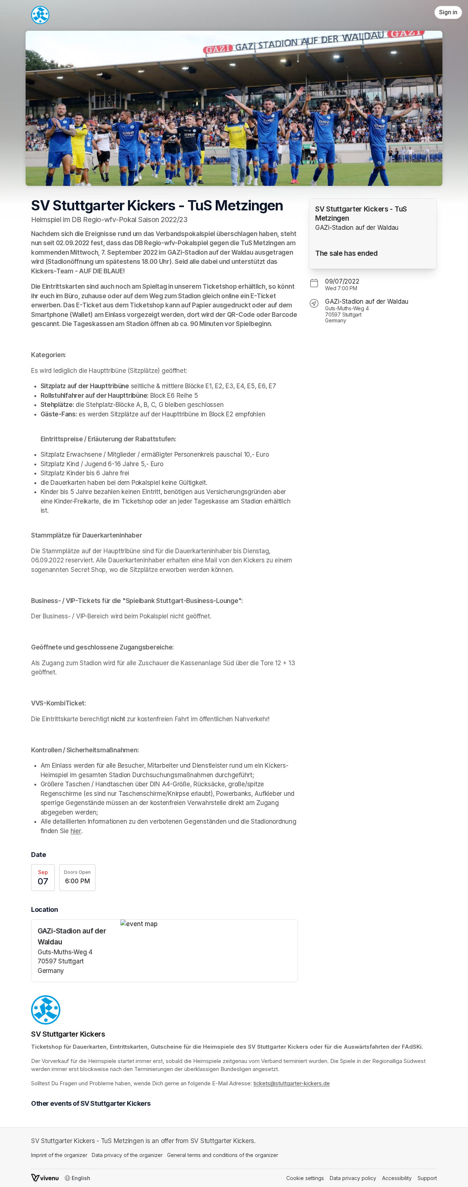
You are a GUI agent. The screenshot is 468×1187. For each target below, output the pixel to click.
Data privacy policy (353, 1178)
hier (76, 831)
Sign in (448, 12)
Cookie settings (305, 1178)
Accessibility (397, 1178)
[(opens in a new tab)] (209, 924)
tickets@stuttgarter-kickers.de (291, 1083)
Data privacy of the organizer (127, 1155)
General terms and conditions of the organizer (222, 1155)
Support (427, 1178)
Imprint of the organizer (59, 1155)
